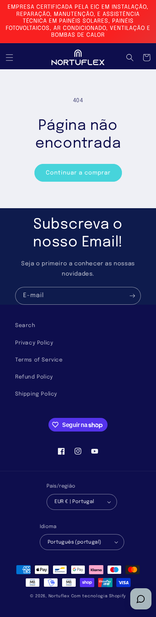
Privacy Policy (34, 343)
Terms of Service (39, 360)
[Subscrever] (132, 296)
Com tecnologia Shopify (98, 596)
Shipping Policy (36, 394)
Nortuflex (59, 596)
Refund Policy (34, 377)
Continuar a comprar (78, 173)
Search (25, 325)
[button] (9, 57)
